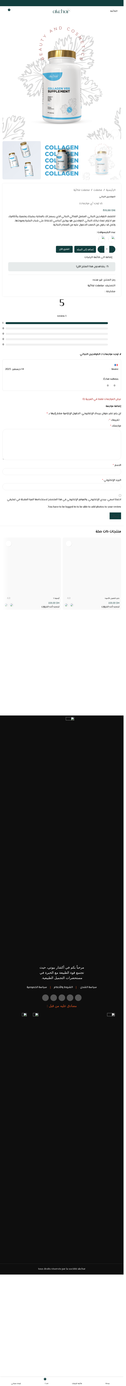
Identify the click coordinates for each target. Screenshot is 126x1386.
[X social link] (66, 3)
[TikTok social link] (53, 3)
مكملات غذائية (82, 190)
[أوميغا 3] (31, 567)
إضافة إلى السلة (85, 249)
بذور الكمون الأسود (112, 598)
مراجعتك (115, 426)
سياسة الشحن (88, 987)
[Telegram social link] (87, 292)
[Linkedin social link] (91, 292)
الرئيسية (110, 190)
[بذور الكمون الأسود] (92, 567)
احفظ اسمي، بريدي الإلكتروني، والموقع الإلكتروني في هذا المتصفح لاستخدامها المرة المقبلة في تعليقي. (64, 500)
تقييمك (114, 420)
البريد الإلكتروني (111, 480)
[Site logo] (62, 11)
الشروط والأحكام (63, 987)
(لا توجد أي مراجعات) (90, 204)
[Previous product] (18, 190)
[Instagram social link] (62, 3)
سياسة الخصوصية (37, 987)
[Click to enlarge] (115, 133)
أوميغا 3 (56, 598)
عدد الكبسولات (106, 232)
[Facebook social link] (70, 3)
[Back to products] (14, 190)
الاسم (117, 465)
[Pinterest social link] (58, 3)
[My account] (4, 11)
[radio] (111, 239)
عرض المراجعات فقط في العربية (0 (102, 399)
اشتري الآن (64, 249)
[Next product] (10, 190)
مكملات (98, 190)
